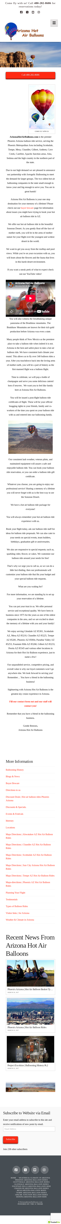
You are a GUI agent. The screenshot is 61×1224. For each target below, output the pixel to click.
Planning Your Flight (15, 892)
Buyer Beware (12, 783)
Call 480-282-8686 (30, 75)
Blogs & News (13, 776)
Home (13, 1178)
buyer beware (27, 208)
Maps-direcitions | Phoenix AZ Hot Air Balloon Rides (28, 884)
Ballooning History (15, 770)
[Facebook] (21, 12)
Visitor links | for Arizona (17, 913)
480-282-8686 (42, 3)
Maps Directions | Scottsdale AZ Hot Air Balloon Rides (29, 857)
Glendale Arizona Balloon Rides (31, 1184)
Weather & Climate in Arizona (20, 919)
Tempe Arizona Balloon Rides (31, 1193)
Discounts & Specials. (16, 807)
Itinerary (10, 820)
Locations (10, 827)
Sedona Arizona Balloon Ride (31, 1197)
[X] (27, 12)
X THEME (39, 1204)
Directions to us (13, 790)
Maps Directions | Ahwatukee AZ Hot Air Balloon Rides (29, 836)
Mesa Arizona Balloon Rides (31, 1190)
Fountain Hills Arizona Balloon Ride (31, 1186)
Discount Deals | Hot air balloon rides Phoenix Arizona (27, 799)
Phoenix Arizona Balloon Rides (31, 1180)
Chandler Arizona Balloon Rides (31, 1188)
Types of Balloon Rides (17, 906)
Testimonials (11, 899)
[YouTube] (33, 12)
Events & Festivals (14, 814)
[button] (54, 22)
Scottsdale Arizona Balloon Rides (31, 1182)
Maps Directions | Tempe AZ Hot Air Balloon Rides (30, 875)
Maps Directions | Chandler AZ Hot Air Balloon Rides (28, 846)
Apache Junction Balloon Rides (31, 1195)
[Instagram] (39, 12)
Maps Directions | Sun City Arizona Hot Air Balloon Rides (30, 867)
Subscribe (10, 1139)
